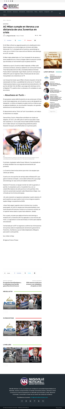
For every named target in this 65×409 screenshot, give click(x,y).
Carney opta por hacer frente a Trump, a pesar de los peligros (35, 360)
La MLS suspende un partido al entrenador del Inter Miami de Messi (35, 307)
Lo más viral (22, 355)
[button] (60, 13)
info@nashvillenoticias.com (39, 397)
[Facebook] (5, 1)
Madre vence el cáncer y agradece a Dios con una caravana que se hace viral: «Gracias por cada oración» (22, 359)
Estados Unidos (35, 357)
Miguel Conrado (11, 35)
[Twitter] (9, 1)
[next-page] (7, 312)
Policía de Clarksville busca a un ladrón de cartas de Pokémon (9, 360)
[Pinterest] (34, 401)
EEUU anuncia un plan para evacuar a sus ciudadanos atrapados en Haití (34, 284)
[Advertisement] (22, 256)
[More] (35, 40)
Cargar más (52, 111)
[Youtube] (12, 1)
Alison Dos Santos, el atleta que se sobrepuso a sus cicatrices (22, 307)
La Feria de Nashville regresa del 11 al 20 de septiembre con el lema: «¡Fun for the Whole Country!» (55, 106)
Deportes (9, 20)
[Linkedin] (30, 401)
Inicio (4, 20)
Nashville (9, 303)
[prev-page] (4, 312)
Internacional (53, 94)
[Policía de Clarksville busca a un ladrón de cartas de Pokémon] (9, 355)
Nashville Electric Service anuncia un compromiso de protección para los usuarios (9, 306)
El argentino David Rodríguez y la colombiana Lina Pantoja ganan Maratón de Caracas (12, 284)
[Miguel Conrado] (4, 36)
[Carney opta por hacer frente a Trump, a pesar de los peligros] (35, 355)
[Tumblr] (38, 401)
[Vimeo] (10, 1)
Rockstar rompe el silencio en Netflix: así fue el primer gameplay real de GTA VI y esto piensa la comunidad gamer (56, 98)
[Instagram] (7, 1)
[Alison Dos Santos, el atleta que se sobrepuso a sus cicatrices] (22, 301)
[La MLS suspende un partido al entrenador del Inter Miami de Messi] (35, 301)
